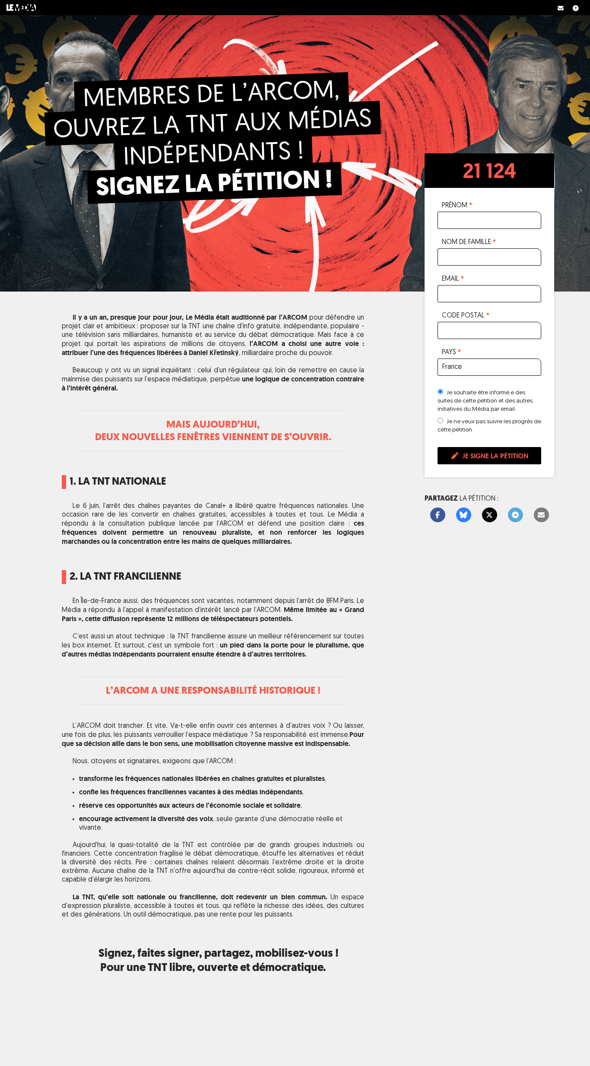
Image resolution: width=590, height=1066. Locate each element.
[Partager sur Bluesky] (463, 515)
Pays (451, 352)
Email (453, 278)
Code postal (465, 315)
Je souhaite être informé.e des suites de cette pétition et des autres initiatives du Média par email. (485, 401)
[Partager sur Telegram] (515, 515)
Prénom (457, 205)
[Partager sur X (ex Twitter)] (489, 515)
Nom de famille (469, 242)
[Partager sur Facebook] (437, 515)
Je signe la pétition (494, 455)
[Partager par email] (541, 515)
